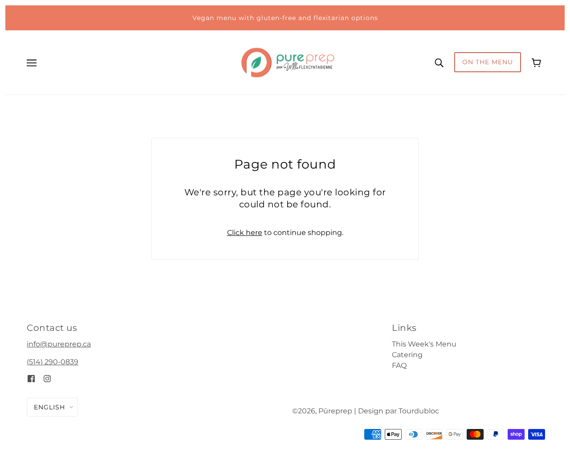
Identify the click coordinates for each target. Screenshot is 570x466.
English (49, 407)
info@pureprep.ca (59, 344)
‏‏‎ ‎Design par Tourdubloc (397, 411)
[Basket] (537, 62)
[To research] (439, 62)
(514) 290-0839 (52, 362)
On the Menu (487, 62)
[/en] (288, 62)
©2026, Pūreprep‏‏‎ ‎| (324, 411)
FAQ (399, 365)
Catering (407, 355)
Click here (244, 232)
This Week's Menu (424, 344)
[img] (31, 378)
